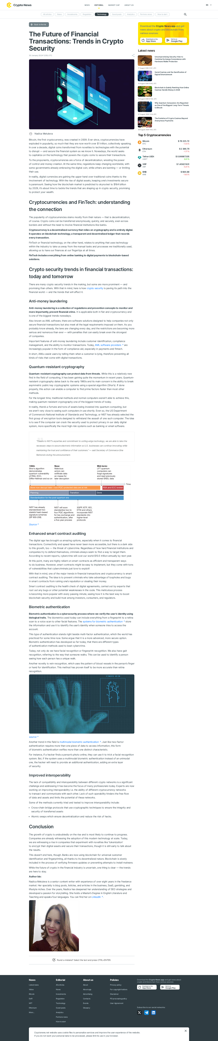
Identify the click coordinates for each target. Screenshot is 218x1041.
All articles (47, 14)
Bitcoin (31, 994)
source (32, 736)
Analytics (131, 14)
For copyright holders (118, 989)
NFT (30, 1003)
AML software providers (108, 344)
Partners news (146, 14)
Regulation (87, 14)
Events (85, 1003)
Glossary (86, 1008)
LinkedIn (96, 896)
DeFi (31, 999)
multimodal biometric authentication (79, 741)
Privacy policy (115, 985)
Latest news (34, 985)
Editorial (99, 5)
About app (87, 989)
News (87, 5)
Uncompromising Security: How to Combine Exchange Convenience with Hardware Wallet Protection (170, 59)
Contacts (86, 999)
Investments (72, 14)
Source (32, 524)
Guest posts (116, 14)
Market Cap (114, 5)
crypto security (95, 288)
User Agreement (116, 1003)
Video (31, 989)
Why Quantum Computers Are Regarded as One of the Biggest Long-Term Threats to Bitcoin (172, 105)
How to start (162, 14)
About (85, 985)
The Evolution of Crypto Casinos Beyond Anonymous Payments (171, 119)
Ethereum (33, 1008)
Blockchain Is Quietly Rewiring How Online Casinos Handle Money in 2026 (172, 88)
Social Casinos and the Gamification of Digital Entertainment (170, 73)
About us (128, 5)
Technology (101, 14)
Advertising (87, 994)
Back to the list (40, 24)
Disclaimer (114, 994)
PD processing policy (118, 999)
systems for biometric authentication (103, 621)
